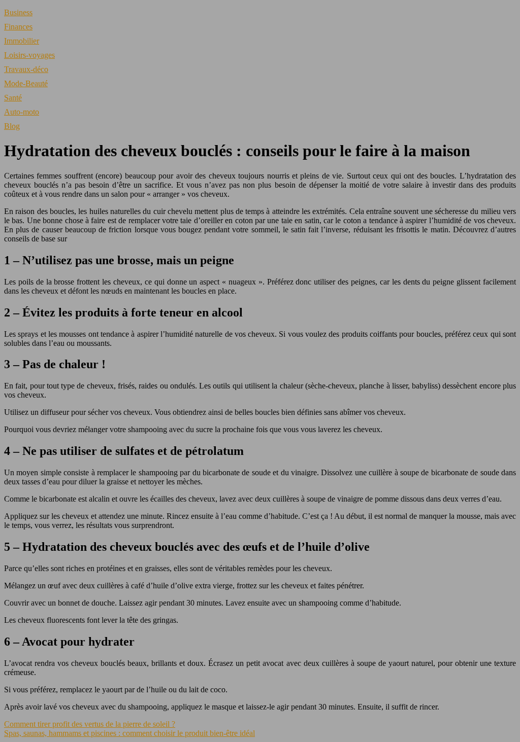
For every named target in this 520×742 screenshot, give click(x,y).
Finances (18, 26)
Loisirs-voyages (29, 55)
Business (18, 12)
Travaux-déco (26, 69)
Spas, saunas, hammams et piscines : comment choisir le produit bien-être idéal (129, 733)
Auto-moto (21, 112)
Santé (13, 97)
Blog (12, 126)
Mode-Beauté (26, 83)
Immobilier (21, 41)
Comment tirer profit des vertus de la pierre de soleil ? (89, 724)
